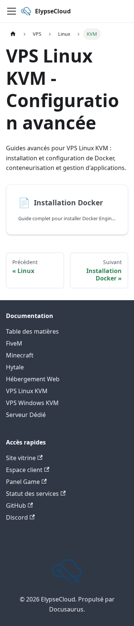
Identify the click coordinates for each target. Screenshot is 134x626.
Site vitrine (21, 458)
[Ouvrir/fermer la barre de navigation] (11, 11)
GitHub (16, 505)
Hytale (15, 367)
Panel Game (23, 482)
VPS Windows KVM (32, 403)
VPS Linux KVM (27, 391)
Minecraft (20, 355)
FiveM (14, 343)
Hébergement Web (33, 379)
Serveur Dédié (26, 415)
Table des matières (32, 331)
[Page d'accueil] (13, 34)
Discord (17, 517)
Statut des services (32, 493)
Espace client (24, 470)
